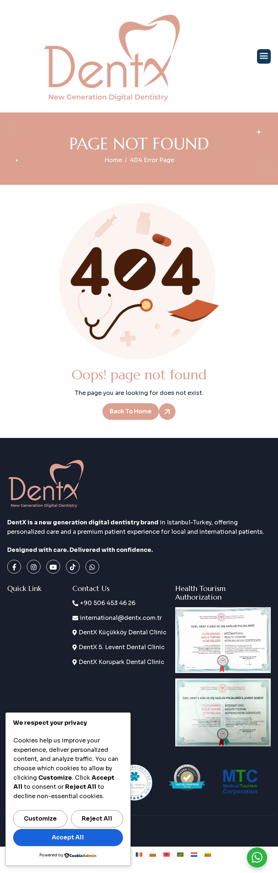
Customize (40, 818)
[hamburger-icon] (264, 56)
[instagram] (34, 567)
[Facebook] (14, 567)
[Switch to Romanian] (139, 854)
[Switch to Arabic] (180, 854)
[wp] (92, 567)
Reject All (97, 818)
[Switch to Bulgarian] (153, 854)
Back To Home (131, 411)
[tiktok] (73, 567)
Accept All (68, 837)
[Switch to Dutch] (194, 854)
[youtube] (53, 567)
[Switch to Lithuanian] (208, 854)
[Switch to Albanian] (166, 854)
